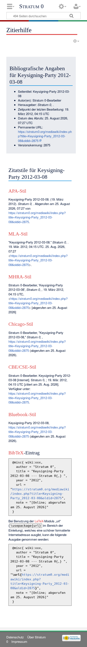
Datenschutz (15, 637)
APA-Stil (17, 191)
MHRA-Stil (19, 276)
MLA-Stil (17, 234)
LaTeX (39, 521)
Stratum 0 (31, 6)
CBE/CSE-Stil (22, 367)
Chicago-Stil (20, 324)
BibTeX (16, 452)
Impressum (19, 641)
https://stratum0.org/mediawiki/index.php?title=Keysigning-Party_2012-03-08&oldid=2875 (45, 136)
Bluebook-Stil (22, 414)
